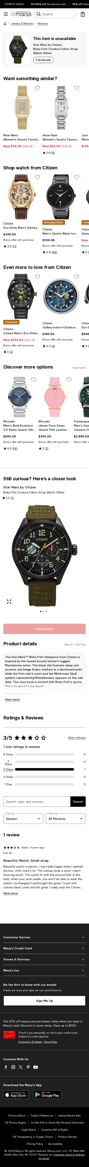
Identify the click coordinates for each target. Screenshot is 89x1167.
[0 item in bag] (83, 14)
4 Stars (8, 762)
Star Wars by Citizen (47, 44)
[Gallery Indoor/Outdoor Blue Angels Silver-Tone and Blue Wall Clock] (61, 296)
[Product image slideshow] (44, 561)
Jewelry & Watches (22, 23)
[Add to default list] (37, 88)
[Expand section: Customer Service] (44, 937)
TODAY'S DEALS (14, 4)
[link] (22, 140)
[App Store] (15, 1094)
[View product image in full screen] (9, 601)
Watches (43, 23)
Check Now (50, 1041)
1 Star (8, 784)
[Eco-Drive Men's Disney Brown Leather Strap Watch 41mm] (22, 197)
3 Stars (8, 769)
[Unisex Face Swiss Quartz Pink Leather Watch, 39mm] (55, 397)
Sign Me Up (44, 1000)
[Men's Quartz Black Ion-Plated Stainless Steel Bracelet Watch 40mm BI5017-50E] (61, 197)
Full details (43, 60)
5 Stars (8, 754)
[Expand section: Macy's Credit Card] (44, 948)
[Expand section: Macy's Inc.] (44, 970)
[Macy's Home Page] (21, 14)
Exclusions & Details (30, 1041)
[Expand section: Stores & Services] (44, 959)
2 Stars (8, 776)
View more (12, 699)
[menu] (5, 14)
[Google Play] (47, 1094)
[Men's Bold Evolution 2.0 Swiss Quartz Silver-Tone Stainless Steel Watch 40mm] (20, 397)
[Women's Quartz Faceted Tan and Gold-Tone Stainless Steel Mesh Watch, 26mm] (22, 108)
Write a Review (77, 737)
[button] (44, 561)
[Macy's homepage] (5, 23)
